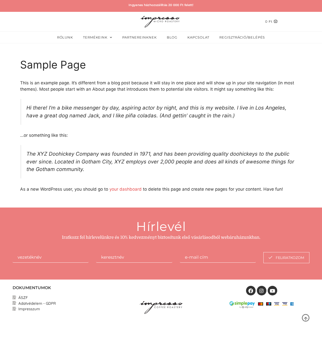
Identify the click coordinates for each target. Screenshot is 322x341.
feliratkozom (289, 257)
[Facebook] (251, 290)
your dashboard (125, 189)
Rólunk (65, 37)
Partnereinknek (139, 37)
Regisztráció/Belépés (242, 37)
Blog (172, 37)
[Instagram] (261, 290)
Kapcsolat (198, 37)
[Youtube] (272, 290)
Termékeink (95, 37)
